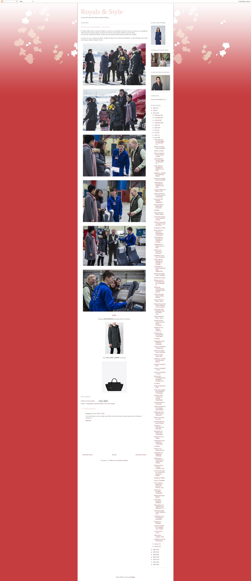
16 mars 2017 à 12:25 (98, 413)
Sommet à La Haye (159, 277)
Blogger (133, 577)
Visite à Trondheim (159, 480)
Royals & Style (102, 11)
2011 (154, 562)
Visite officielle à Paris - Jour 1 (159, 317)
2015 (154, 552)
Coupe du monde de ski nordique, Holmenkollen (160, 408)
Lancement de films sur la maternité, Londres (159, 218)
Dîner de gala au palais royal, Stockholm (158, 206)
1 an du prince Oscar (158, 532)
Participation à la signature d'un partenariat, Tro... (159, 506)
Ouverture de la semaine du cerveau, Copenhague (158, 398)
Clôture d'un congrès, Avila (159, 536)
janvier (157, 546)
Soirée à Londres (159, 151)
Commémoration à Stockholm (159, 403)
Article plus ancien (141, 454)
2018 (154, 110)
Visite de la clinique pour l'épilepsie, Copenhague (159, 391)
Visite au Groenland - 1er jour (159, 373)
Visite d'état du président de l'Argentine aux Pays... (159, 185)
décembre (158, 115)
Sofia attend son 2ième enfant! (158, 213)
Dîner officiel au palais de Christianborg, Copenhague (158, 233)
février (157, 544)
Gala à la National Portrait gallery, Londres (159, 155)
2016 (154, 549)
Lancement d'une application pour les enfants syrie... (159, 312)
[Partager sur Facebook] (105, 401)
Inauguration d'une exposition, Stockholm (159, 342)
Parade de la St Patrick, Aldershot (158, 329)
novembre (158, 117)
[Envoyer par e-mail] (99, 401)
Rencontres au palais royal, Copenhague (158, 432)
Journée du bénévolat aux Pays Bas (159, 427)
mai (156, 132)
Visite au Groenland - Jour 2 (159, 369)
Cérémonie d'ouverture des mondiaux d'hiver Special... (159, 290)
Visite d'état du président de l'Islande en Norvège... (158, 240)
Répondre (88, 420)
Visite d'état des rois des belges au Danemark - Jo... (159, 142)
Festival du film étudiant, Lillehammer (158, 200)
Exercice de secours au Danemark (158, 251)
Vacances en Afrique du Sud (159, 449)
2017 (154, 113)
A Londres (157, 338)
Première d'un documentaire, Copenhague (159, 334)
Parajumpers (90, 403)
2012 (154, 559)
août (156, 125)
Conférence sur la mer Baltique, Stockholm (159, 517)
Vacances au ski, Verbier (159, 437)
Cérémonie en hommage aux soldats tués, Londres (159, 461)
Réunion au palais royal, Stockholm (159, 147)
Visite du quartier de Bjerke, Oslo (160, 190)
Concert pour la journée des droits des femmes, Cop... (159, 485)
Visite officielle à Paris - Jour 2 (159, 300)
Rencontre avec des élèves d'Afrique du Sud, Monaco (160, 305)
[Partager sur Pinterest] (107, 401)
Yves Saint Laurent (109, 403)
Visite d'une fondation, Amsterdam (158, 491)
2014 (154, 554)
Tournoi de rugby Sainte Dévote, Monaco (159, 296)
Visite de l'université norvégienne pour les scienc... (160, 224)
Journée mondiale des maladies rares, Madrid (159, 527)
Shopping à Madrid (159, 478)
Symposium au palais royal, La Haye (159, 246)
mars (156, 137)
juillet (156, 127)
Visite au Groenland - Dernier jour (159, 347)
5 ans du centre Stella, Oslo (158, 355)
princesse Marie (98, 403)
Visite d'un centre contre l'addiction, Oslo (160, 512)
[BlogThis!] (101, 401)
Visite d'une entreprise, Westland (158, 501)
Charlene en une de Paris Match (159, 540)
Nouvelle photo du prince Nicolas (159, 422)
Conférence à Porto (159, 228)
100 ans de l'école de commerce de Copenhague (159, 195)
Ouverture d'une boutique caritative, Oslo (159, 467)
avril (156, 135)
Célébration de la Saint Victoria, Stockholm (159, 413)
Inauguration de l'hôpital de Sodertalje (158, 454)
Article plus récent (87, 454)
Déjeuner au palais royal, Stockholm (159, 274)
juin (156, 130)
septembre (158, 122)
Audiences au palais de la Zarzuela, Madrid (160, 174)
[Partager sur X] (103, 401)
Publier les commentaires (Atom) (118, 460)
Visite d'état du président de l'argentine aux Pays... (159, 168)
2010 (154, 564)
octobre (157, 120)
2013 (154, 557)
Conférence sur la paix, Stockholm (159, 256)
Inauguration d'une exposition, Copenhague (159, 442)
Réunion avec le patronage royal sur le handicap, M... (159, 282)
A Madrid (156, 210)
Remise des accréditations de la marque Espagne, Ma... (159, 379)
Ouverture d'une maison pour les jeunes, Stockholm (159, 323)
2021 (154, 108)
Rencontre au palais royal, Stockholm (159, 179)
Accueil (114, 454)
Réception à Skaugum (157, 522)
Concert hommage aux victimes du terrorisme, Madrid (159, 473)
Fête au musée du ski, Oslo (159, 418)
